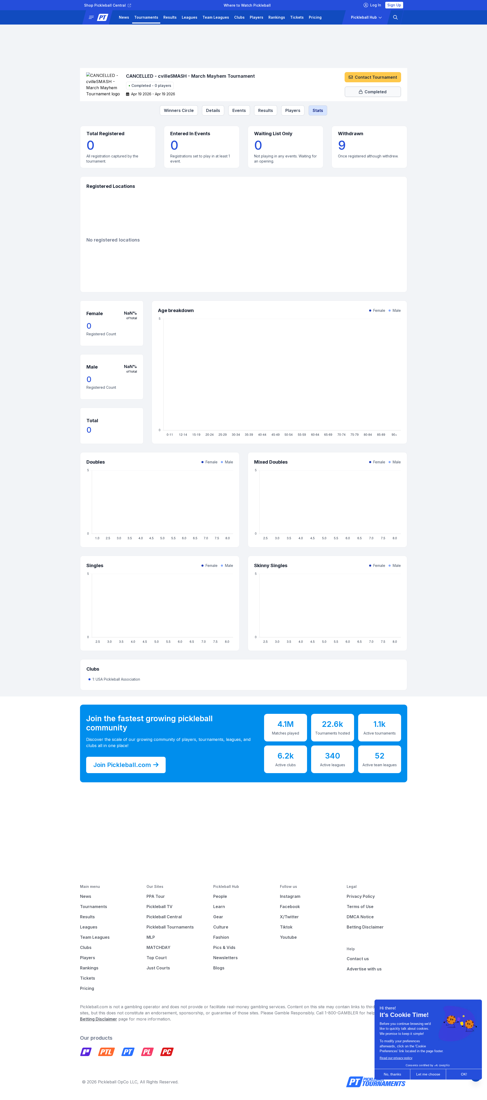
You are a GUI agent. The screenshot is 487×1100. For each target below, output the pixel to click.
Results (170, 17)
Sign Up (394, 5)
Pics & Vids (224, 947)
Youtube (288, 937)
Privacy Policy (361, 896)
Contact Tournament (376, 77)
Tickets (297, 17)
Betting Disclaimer (365, 927)
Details (213, 110)
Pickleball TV (159, 906)
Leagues (189, 17)
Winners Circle (179, 110)
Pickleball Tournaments (170, 927)
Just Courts (158, 967)
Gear (218, 916)
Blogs (218, 967)
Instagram (290, 896)
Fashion (221, 937)
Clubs (239, 17)
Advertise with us (364, 968)
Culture (220, 927)
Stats (318, 110)
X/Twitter (289, 916)
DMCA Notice (360, 916)
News (124, 17)
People (220, 896)
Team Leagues (215, 17)
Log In (375, 5)
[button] (99, 17)
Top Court (156, 957)
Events (239, 110)
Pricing (315, 17)
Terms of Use (360, 906)
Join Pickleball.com (122, 765)
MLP (150, 937)
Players (256, 17)
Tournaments (146, 17)
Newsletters (225, 957)
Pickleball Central (164, 916)
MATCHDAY (158, 947)
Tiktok (286, 927)
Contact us (358, 958)
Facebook (290, 906)
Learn (219, 906)
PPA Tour (155, 896)
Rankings (276, 17)
